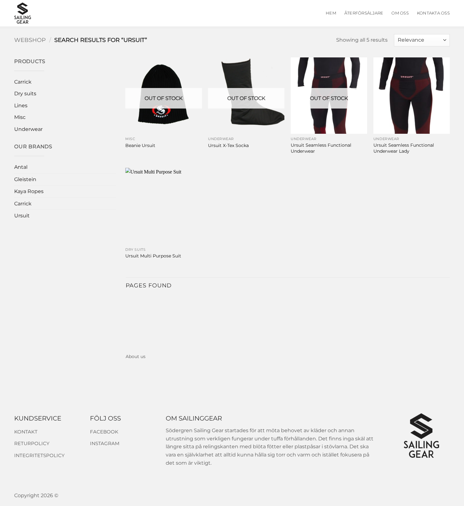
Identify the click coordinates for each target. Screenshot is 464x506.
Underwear (28, 129)
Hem (331, 13)
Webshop (30, 40)
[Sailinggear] (42, 13)
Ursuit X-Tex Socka (228, 145)
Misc (20, 117)
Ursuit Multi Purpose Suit (153, 256)
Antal (20, 167)
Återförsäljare (364, 13)
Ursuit (22, 216)
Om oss (400, 13)
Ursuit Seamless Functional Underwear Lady (403, 148)
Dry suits (25, 94)
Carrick (23, 82)
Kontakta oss (433, 13)
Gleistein (25, 179)
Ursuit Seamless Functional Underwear (321, 148)
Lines (20, 106)
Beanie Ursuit (140, 145)
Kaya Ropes (29, 191)
